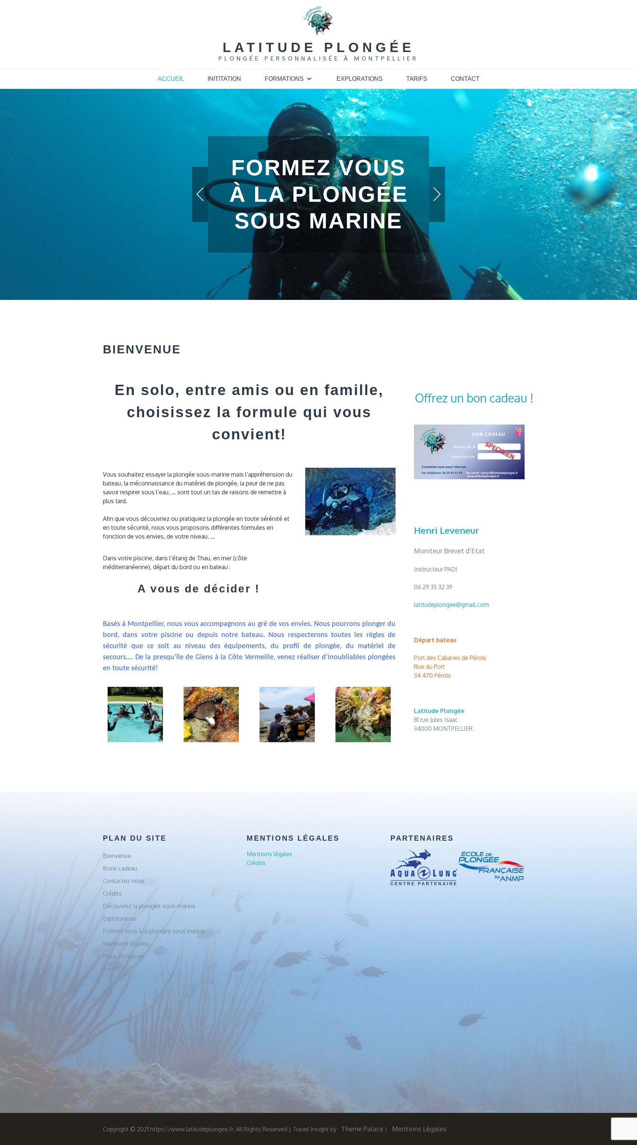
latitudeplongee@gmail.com (451, 604)
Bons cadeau (120, 868)
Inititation (224, 79)
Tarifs (416, 79)
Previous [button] (200, 194)
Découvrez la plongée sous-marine (149, 906)
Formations (284, 79)
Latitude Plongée (319, 47)
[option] (318, 168)
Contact (465, 79)
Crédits (112, 893)
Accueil (171, 79)
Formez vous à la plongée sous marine (154, 931)
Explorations (360, 79)
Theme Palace (362, 1129)
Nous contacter (123, 956)
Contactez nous (124, 881)
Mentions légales (126, 943)
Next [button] (437, 194)
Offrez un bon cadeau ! (474, 397)
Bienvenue (117, 855)
